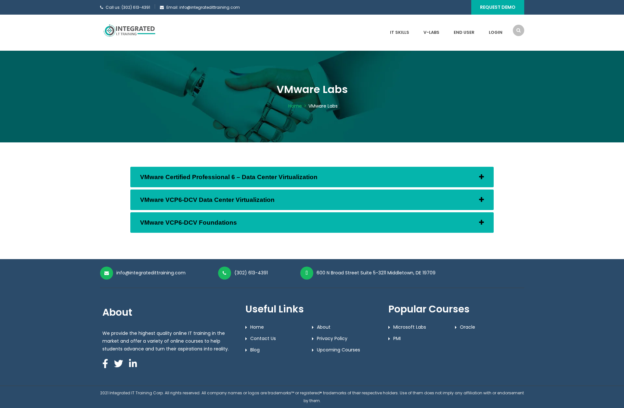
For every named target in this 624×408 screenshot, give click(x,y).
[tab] (312, 177)
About (324, 327)
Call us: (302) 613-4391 (128, 7)
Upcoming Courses (338, 350)
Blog (255, 350)
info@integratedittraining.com (151, 273)
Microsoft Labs (409, 327)
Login (495, 32)
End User (464, 32)
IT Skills (399, 32)
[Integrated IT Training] (129, 31)
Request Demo (497, 7)
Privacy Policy (332, 338)
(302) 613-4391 (251, 273)
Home (295, 106)
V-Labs (431, 32)
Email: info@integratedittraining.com (203, 7)
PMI (397, 338)
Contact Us (263, 338)
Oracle (467, 327)
